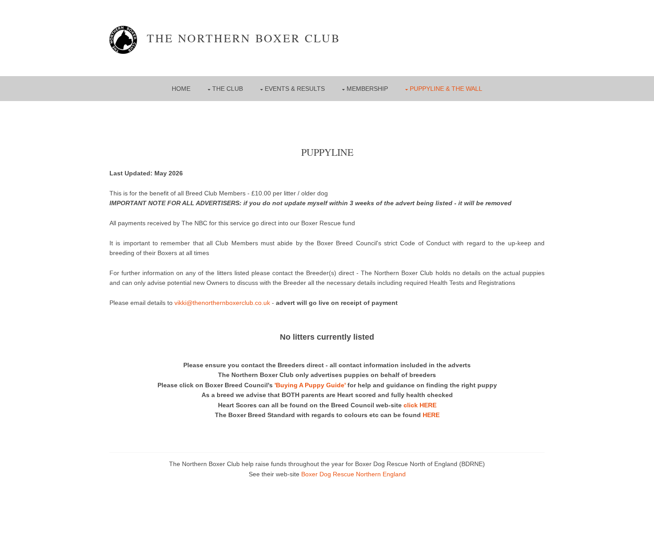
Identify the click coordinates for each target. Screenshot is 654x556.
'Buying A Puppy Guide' (310, 385)
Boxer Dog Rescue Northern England (353, 474)
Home (181, 88)
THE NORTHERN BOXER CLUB (238, 37)
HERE (431, 414)
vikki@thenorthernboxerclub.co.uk (222, 302)
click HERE (420, 405)
